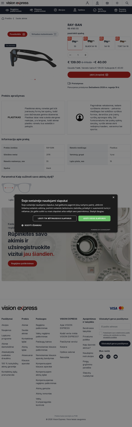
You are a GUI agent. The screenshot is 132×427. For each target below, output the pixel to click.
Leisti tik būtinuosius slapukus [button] (54, 218)
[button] (32, 225)
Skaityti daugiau (97, 211)
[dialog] (66, 213)
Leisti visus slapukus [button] (94, 218)
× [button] (113, 197)
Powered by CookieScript (100, 230)
